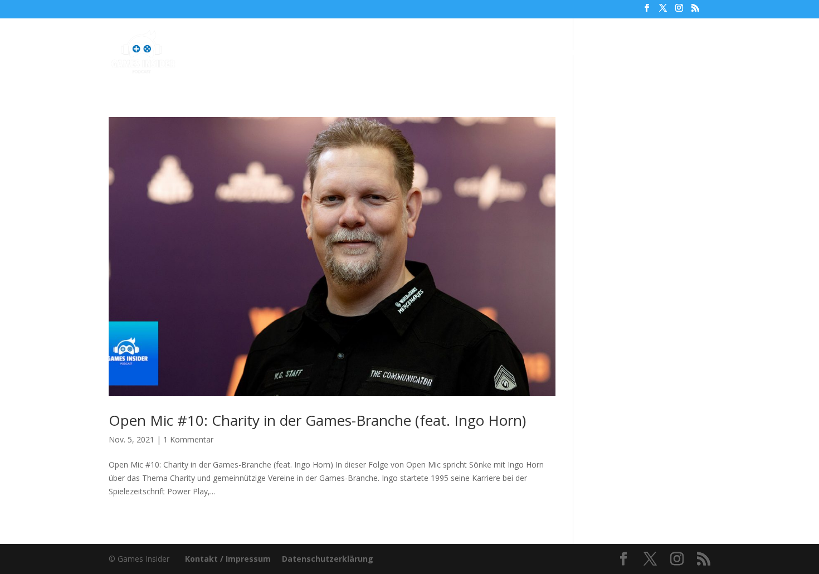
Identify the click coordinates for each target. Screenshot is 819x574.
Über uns (499, 53)
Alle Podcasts (329, 53)
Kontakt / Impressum (228, 558)
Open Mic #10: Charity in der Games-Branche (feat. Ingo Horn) (317, 420)
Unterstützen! (565, 53)
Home (273, 53)
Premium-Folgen (419, 53)
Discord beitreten (649, 53)
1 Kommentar (188, 439)
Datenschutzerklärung (327, 558)
